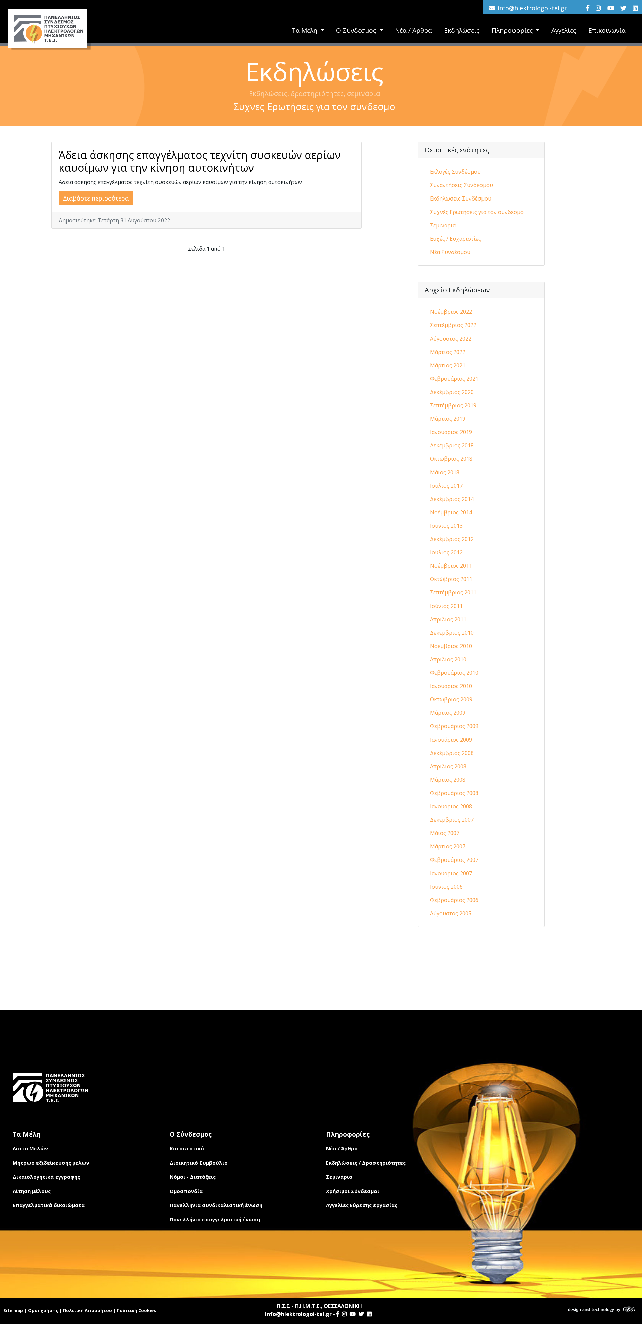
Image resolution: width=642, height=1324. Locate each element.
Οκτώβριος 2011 (451, 579)
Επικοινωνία (607, 30)
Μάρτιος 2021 (447, 365)
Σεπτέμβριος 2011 (453, 592)
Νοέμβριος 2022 (451, 311)
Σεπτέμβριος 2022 (453, 325)
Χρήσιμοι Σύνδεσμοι (352, 1191)
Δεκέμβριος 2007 (452, 819)
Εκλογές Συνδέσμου (455, 171)
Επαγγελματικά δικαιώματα (49, 1205)
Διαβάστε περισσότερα (96, 198)
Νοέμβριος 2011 (451, 565)
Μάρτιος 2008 (447, 779)
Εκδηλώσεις (461, 30)
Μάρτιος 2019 (447, 418)
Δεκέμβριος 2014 (452, 499)
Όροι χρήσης (43, 1310)
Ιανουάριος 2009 (451, 739)
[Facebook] (588, 8)
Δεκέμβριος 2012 (452, 539)
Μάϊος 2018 (444, 472)
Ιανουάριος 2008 (451, 806)
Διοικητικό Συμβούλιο (199, 1162)
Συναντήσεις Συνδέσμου (461, 185)
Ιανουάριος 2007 (451, 873)
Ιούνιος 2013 (446, 525)
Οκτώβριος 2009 (451, 699)
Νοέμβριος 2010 (451, 646)
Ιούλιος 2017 (446, 485)
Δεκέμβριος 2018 (452, 445)
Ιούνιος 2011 (446, 606)
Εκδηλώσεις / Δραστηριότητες (366, 1162)
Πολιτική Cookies (136, 1310)
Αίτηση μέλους (32, 1191)
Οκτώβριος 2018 (451, 458)
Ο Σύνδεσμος (357, 30)
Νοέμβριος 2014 (451, 512)
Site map (13, 1310)
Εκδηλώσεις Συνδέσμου (460, 198)
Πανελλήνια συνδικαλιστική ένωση (216, 1205)
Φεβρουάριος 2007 (454, 860)
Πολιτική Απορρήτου (87, 1310)
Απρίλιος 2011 (448, 619)
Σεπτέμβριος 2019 (453, 405)
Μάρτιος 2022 (447, 352)
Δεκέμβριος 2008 (452, 753)
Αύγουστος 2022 (450, 338)
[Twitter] (623, 8)
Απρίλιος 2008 (448, 766)
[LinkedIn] (635, 8)
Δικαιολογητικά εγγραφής (46, 1176)
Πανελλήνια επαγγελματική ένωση (215, 1219)
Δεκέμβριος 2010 (452, 632)
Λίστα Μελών (30, 1148)
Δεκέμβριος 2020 (452, 392)
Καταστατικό (187, 1148)
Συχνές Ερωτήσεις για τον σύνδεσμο (477, 212)
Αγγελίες (563, 30)
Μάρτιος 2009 (447, 712)
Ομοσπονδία (186, 1191)
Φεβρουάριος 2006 (454, 900)
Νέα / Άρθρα (413, 30)
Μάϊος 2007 (444, 833)
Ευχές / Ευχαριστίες (455, 238)
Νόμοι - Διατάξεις (193, 1176)
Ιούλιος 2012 (446, 552)
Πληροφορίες (513, 30)
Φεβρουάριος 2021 (454, 378)
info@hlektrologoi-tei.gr (532, 8)
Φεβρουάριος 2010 (454, 672)
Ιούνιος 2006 (446, 886)
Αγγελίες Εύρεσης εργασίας (361, 1205)
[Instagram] (598, 8)
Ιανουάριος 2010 (451, 686)
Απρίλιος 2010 (448, 659)
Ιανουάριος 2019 (451, 432)
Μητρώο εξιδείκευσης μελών (51, 1162)
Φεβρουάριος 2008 (454, 793)
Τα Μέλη (305, 30)
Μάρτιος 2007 (447, 846)
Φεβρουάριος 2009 (454, 726)
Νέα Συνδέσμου (450, 252)
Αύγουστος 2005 (450, 913)
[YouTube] (610, 8)
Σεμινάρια (443, 225)
